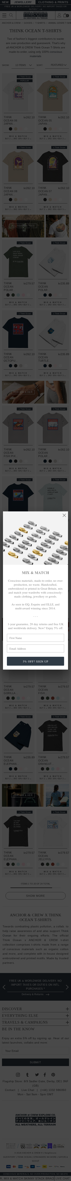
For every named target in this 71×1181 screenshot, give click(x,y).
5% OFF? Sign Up (35, 661)
